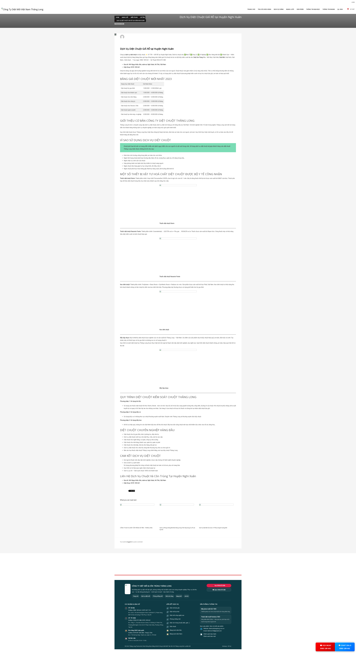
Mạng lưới (179, 596)
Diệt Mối (222, 57)
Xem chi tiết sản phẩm (216, 626)
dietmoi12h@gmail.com (133, 36)
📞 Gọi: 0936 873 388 (219, 585)
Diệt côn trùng (169, 596)
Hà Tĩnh (149, 37)
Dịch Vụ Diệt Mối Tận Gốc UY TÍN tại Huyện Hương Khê (213, 528)
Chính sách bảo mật (209, 636)
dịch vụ (127, 54)
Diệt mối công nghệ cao (177, 615)
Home (159, 563)
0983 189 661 (137, 610)
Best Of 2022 (204, 567)
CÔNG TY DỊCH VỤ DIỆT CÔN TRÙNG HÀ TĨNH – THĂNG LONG (136, 528)
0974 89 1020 (137, 633)
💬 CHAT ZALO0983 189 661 (344, 646)
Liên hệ (186, 596)
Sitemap (224, 646)
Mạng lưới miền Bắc (176, 630)
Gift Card (203, 571)
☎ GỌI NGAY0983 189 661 (325, 646)
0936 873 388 (137, 620)
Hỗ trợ (229, 646)
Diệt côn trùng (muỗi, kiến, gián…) (180, 623)
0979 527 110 (146, 610)
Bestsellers (204, 563)
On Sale (203, 565)
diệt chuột (133, 54)
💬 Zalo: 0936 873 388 (218, 590)
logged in (129, 542)
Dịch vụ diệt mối (145, 596)
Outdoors (160, 567)
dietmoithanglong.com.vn (216, 628)
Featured (203, 569)
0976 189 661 (146, 620)
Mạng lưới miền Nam (176, 634)
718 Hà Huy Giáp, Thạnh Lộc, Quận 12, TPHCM (143, 635)
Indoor (159, 565)
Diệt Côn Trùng (198, 57)
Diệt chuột (173, 626)
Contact (160, 571)
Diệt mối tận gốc (175, 608)
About (159, 569)
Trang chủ (135, 596)
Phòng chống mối (158, 596)
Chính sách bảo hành (209, 634)
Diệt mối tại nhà (174, 611)
